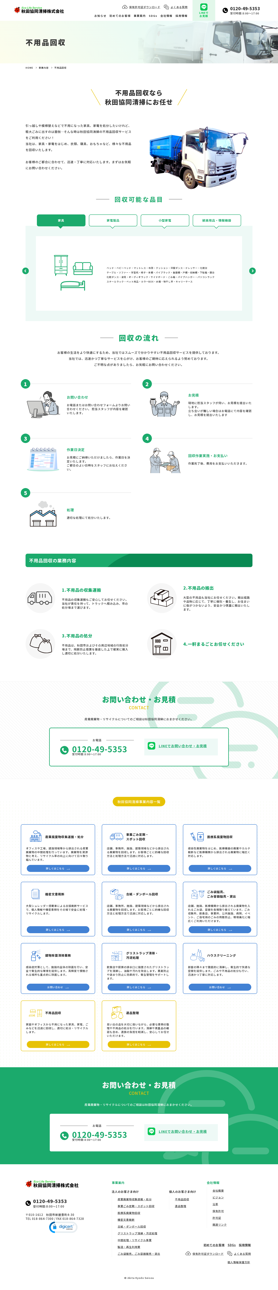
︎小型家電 (165, 220)
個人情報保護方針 (239, 1262)
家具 (61, 220)
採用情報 (181, 16)
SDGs (153, 16)
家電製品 (113, 220)
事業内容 (44, 67)
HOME (29, 67)
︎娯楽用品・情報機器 (216, 220)
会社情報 (166, 16)
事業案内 (140, 16)
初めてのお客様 (120, 16)
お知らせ (100, 16)
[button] (25, 271)
